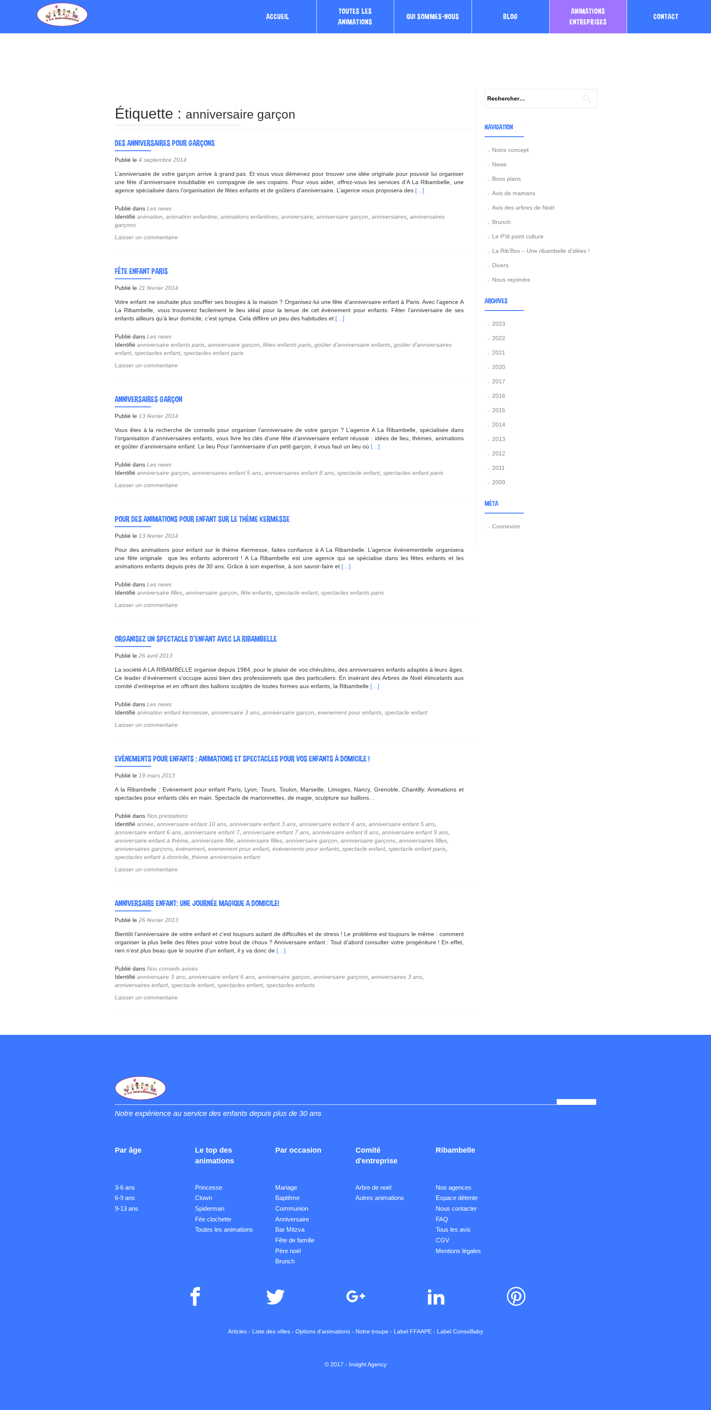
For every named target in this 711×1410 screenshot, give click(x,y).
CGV (442, 1240)
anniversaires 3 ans (396, 976)
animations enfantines (249, 216)
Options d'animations (322, 1331)
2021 (498, 352)
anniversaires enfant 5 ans (226, 472)
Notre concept (510, 150)
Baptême (287, 1197)
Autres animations (380, 1197)
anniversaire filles (159, 592)
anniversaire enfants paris (170, 344)
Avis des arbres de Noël (523, 207)
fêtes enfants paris (287, 344)
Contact (666, 16)
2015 (498, 410)
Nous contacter (456, 1208)
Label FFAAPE (413, 1331)
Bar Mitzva (289, 1229)
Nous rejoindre (511, 279)
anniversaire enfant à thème (151, 840)
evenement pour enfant (238, 848)
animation (150, 216)
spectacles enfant (157, 353)
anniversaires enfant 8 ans (299, 472)
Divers (500, 265)
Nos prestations (167, 815)
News (499, 164)
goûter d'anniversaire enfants (352, 344)
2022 (498, 338)
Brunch (501, 222)
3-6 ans (125, 1187)
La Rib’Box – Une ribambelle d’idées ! (541, 250)
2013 (498, 439)
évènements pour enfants (305, 848)
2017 (498, 381)
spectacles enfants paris (352, 592)
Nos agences (454, 1187)
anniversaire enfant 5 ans (402, 824)
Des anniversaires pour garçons (165, 143)
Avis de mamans (513, 193)
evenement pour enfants (349, 712)
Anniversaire (292, 1219)
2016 (498, 395)
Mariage (286, 1187)
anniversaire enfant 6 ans (148, 832)
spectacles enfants (290, 985)
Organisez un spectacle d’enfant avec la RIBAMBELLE (196, 639)
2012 (498, 453)
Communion (291, 1208)
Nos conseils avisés (172, 968)
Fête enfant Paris (141, 271)
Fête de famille (294, 1240)
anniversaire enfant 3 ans (263, 824)
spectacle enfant (358, 472)
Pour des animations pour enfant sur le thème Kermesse (202, 519)
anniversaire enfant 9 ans (415, 832)
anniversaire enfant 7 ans (276, 832)
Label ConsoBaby (460, 1331)
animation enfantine (191, 216)
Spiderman (209, 1208)
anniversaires (389, 216)
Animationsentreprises (588, 16)
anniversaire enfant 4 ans (332, 824)
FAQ (442, 1219)
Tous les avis (453, 1229)
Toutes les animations (224, 1229)
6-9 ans (125, 1197)
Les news (159, 208)
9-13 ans (126, 1208)
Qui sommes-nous (433, 16)
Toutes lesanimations (355, 16)
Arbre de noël (373, 1187)
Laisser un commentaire (146, 237)
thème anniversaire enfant (226, 857)
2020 (498, 367)
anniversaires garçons (143, 848)
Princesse (208, 1187)
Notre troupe (372, 1331)
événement (190, 848)
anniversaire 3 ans (235, 712)
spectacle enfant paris (417, 848)
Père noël (288, 1250)
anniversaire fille (212, 840)
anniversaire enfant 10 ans (191, 824)
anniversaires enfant (141, 985)
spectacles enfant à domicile (151, 857)
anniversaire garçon (342, 216)
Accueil (278, 16)
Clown (203, 1197)
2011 (498, 468)
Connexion (506, 526)
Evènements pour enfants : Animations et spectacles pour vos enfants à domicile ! (242, 758)
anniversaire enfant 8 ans (345, 832)
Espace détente (457, 1197)
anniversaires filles (423, 840)
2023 (498, 323)
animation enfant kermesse (172, 712)
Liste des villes (271, 1331)
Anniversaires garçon (148, 399)
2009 (498, 482)
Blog (510, 16)
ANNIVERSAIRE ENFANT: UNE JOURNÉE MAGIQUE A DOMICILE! (197, 903)
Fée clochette (213, 1219)
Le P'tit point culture (518, 236)
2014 (498, 424)
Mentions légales (458, 1250)
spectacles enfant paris (214, 353)
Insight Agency (368, 1364)
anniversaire (297, 216)
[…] (419, 190)
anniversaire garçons (368, 840)
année (145, 824)
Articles (237, 1331)
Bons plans (506, 178)
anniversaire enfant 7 (211, 832)
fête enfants (256, 592)
